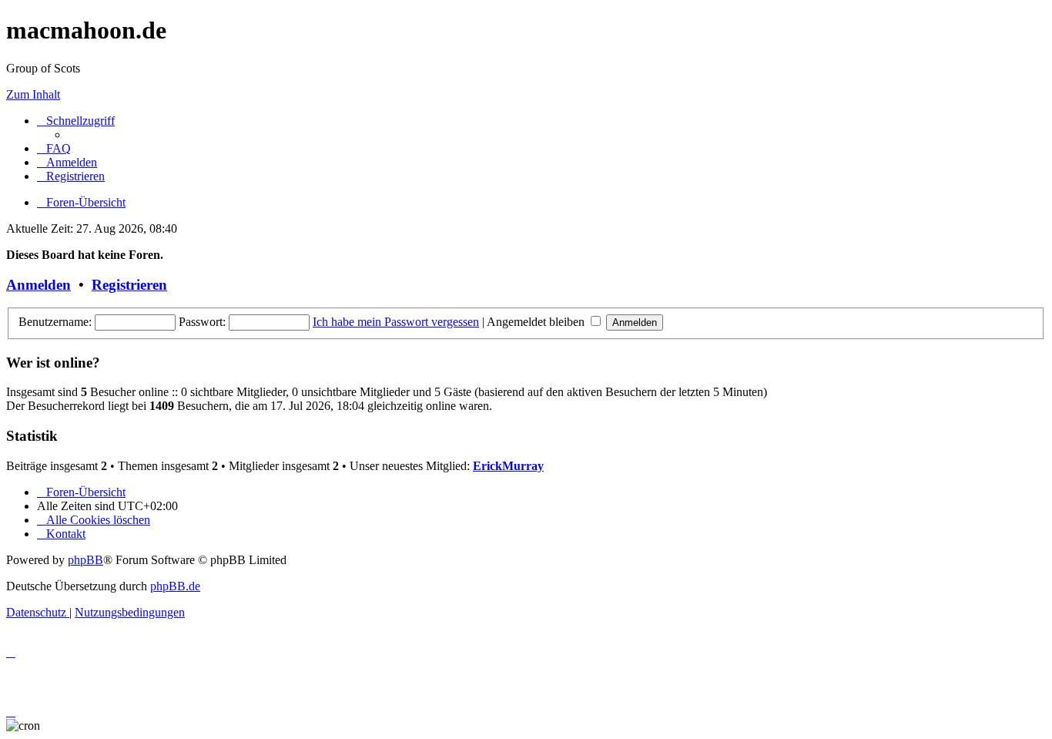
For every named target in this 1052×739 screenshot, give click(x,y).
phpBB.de (175, 586)
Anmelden (38, 285)
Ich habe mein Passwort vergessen (396, 321)
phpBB (85, 559)
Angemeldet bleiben (537, 321)
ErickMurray (508, 465)
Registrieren (129, 285)
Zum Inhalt (33, 94)
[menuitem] (54, 148)
